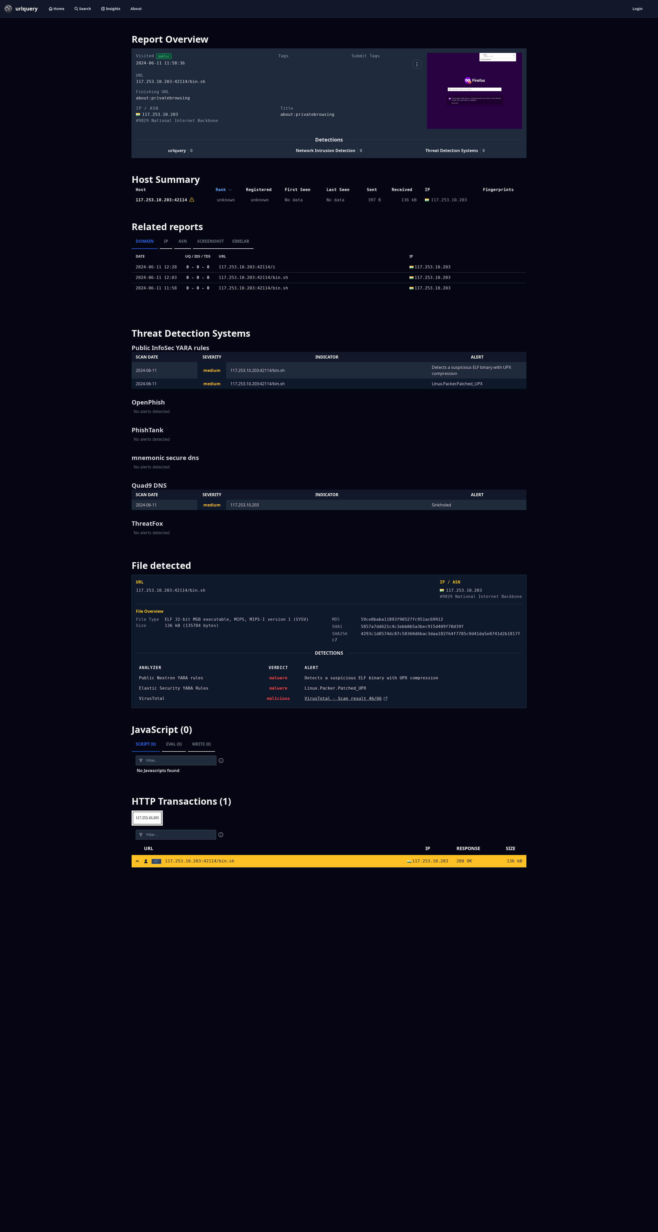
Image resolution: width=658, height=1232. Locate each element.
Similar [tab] (240, 241)
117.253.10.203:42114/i (247, 267)
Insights (113, 8)
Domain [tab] (145, 241)
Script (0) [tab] (146, 744)
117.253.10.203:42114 (161, 200)
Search (85, 8)
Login (638, 8)
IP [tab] (166, 241)
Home (58, 8)
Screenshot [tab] (210, 241)
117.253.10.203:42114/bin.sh (253, 277)
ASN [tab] (182, 241)
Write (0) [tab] (201, 744)
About (136, 8)
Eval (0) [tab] (174, 744)
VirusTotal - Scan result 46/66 (343, 698)
